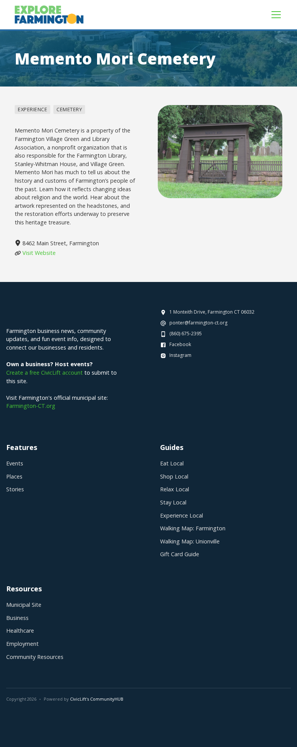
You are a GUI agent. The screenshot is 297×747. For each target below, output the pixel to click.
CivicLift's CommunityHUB (96, 699)
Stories (15, 489)
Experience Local (181, 515)
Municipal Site (23, 604)
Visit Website (39, 252)
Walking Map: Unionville (190, 541)
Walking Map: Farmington (192, 528)
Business (17, 617)
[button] (274, 14)
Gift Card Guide (179, 554)
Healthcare (20, 630)
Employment (22, 643)
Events (14, 463)
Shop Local (174, 476)
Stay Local (173, 502)
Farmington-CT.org (30, 405)
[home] (49, 14)
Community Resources (34, 656)
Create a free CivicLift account (44, 372)
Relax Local (174, 489)
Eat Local (172, 463)
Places (14, 476)
